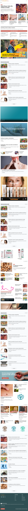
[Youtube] (3, 497)
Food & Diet (4, 127)
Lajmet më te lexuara (4, 312)
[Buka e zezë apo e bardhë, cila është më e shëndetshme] (5, 409)
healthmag (10, 79)
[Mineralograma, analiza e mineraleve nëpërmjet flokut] (4, 99)
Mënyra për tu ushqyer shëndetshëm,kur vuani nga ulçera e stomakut (9, 274)
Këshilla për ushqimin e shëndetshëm (13, 63)
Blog (2, 127)
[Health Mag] (5, 1)
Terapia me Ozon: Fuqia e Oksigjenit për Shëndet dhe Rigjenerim (22, 22)
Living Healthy (10, 127)
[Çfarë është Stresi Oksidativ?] (4, 364)
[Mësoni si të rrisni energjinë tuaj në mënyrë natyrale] (3, 152)
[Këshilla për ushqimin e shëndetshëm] (4, 66)
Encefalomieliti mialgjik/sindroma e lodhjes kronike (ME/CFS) (16, 470)
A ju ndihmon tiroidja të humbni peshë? (8, 170)
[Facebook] (1, 497)
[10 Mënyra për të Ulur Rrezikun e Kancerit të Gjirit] (25, 299)
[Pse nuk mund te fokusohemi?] (17, 152)
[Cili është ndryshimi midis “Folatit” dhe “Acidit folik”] (17, 422)
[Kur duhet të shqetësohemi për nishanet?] (7, 390)
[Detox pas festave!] (17, 279)
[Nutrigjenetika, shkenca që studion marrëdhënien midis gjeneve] (4, 72)
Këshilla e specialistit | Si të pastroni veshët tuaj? (15, 90)
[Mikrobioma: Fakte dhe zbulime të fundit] (21, 8)
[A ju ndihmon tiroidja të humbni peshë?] (14, 162)
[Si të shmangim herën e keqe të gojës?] (3, 422)
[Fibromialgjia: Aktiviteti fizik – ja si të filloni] (16, 385)
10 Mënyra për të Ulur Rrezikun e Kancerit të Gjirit (15, 457)
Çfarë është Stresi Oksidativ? (12, 361)
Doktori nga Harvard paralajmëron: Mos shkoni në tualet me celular (23, 414)
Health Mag (11, 24)
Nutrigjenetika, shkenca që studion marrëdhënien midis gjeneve (17, 70)
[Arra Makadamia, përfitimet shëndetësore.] (6, 267)
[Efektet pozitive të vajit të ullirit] (14, 409)
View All (26, 435)
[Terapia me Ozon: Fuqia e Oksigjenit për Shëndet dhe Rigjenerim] (22, 17)
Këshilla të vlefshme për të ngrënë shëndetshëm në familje (16, 77)
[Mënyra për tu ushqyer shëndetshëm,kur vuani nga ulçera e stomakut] (3, 274)
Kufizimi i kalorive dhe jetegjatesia (13, 477)
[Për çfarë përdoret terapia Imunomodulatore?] (4, 357)
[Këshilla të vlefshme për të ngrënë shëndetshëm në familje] (4, 79)
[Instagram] (5, 497)
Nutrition (2, 404)
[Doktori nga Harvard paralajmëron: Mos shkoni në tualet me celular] (23, 409)
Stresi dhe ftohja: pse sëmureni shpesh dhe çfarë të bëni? (13, 33)
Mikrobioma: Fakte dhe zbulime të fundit (7, 6)
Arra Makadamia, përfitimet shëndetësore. (17, 266)
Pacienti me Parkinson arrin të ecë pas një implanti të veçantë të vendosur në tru (9, 279)
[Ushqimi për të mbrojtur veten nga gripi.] (17, 274)
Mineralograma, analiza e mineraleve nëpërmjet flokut (16, 97)
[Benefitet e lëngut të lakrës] (16, 390)
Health (7, 127)
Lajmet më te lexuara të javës (5, 61)
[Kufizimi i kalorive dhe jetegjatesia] (4, 479)
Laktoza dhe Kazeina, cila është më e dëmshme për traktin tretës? (23, 33)
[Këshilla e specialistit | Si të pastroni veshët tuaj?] (4, 93)
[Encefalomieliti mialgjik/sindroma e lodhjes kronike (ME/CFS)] (4, 473)
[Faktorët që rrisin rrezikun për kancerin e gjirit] (7, 288)
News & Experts (21, 412)
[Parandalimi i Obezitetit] (4, 466)
